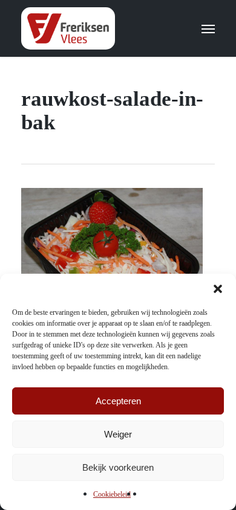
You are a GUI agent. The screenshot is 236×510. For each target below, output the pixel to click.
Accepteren (118, 401)
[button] (218, 289)
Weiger (118, 434)
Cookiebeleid (112, 494)
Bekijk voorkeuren (118, 467)
